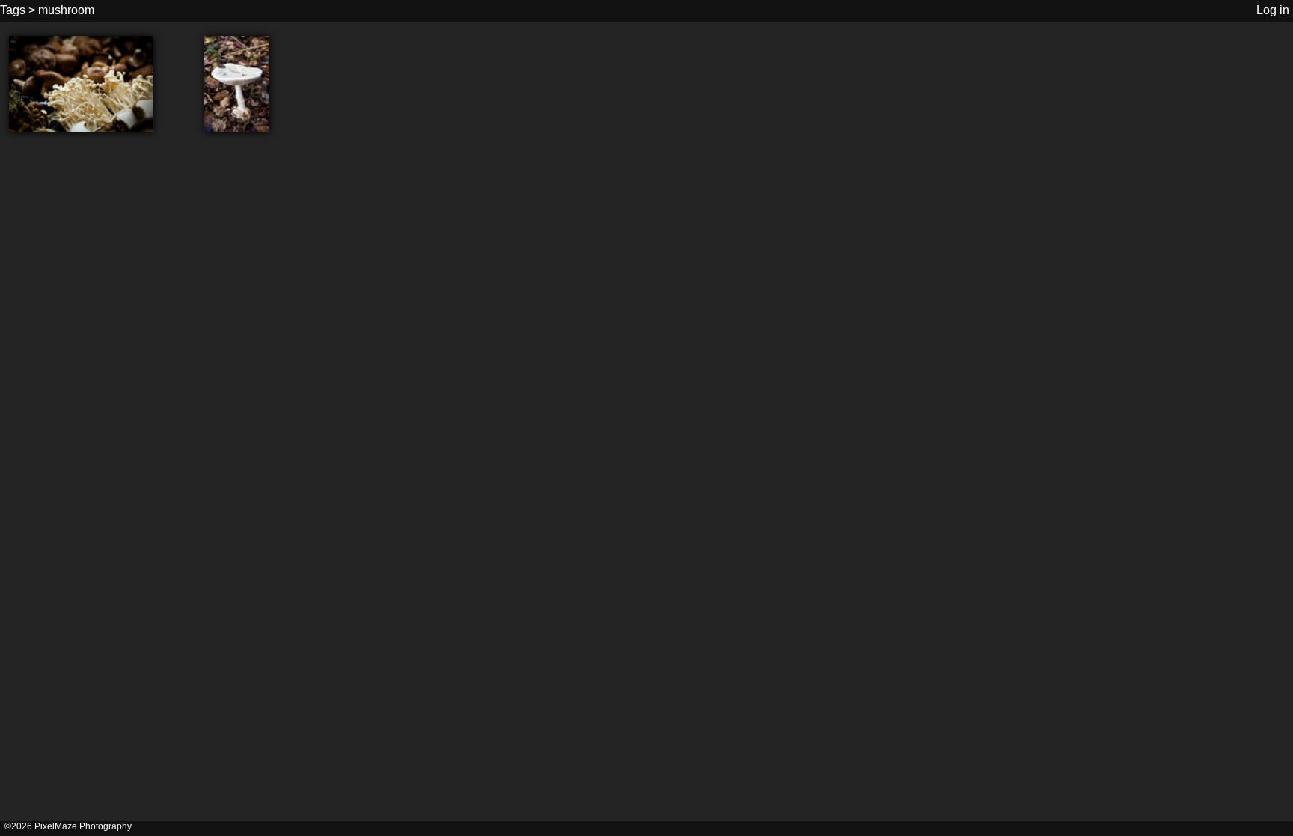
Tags (12, 10)
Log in (1272, 10)
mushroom (66, 10)
